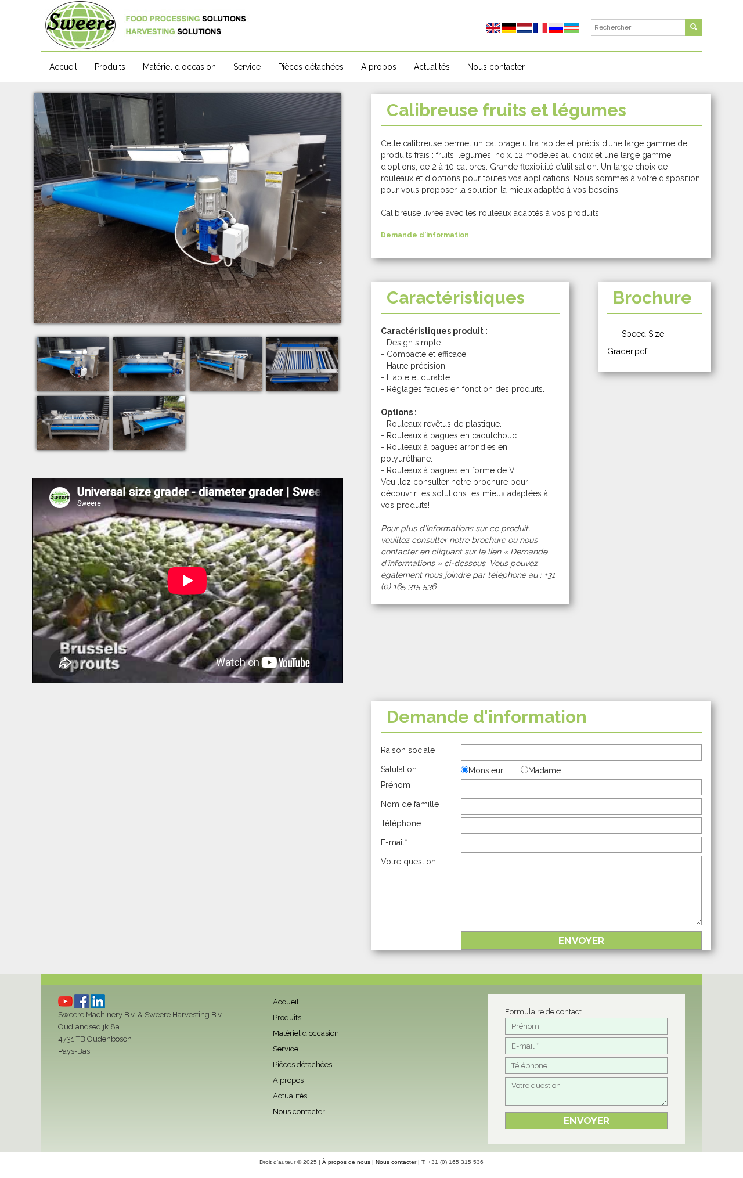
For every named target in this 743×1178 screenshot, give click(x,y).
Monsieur (485, 770)
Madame (544, 770)
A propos (378, 66)
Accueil (63, 66)
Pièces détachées (311, 66)
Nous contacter (496, 66)
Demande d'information (425, 235)
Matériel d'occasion (179, 66)
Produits (110, 66)
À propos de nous (346, 1162)
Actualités (432, 66)
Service (247, 66)
